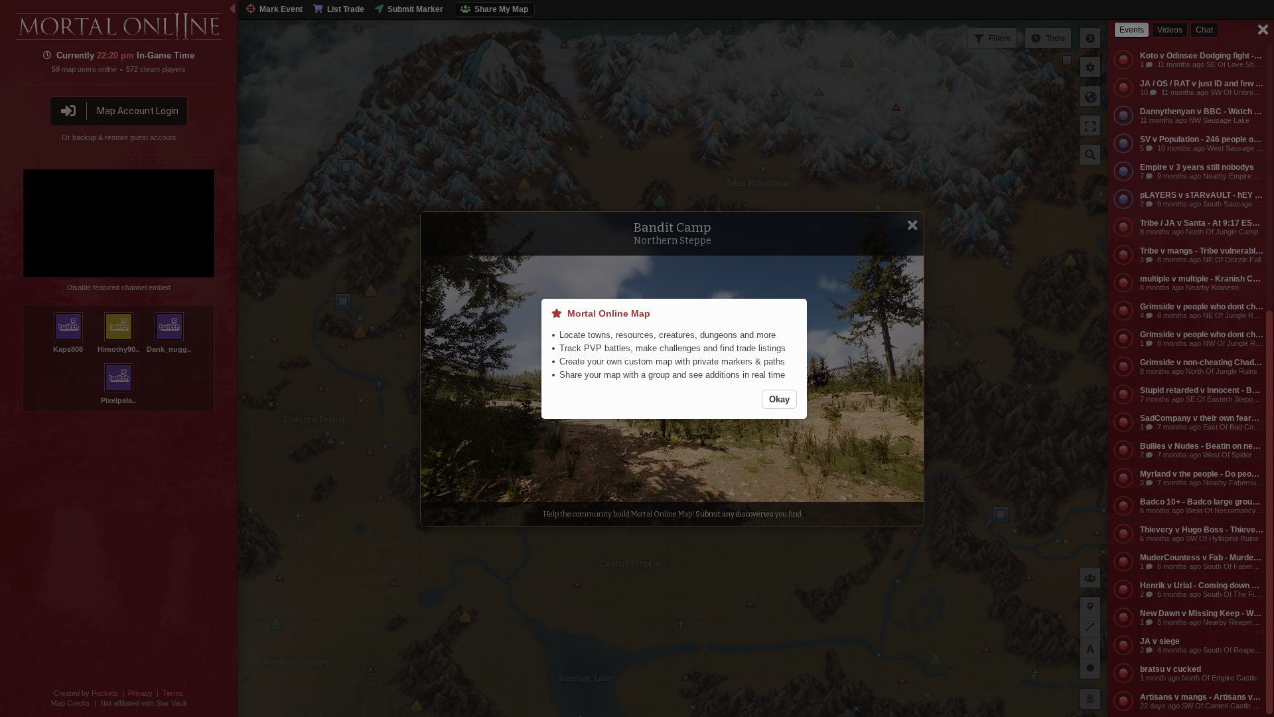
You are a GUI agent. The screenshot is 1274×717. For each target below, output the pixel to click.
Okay (779, 399)
